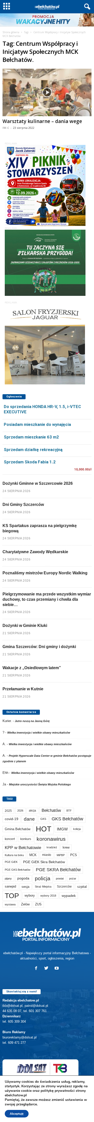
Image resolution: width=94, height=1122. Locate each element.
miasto (46, 854)
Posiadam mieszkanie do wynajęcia (37, 424)
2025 (8, 811)
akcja (32, 810)
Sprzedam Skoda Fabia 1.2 (30, 461)
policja (42, 878)
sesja (25, 887)
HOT (43, 829)
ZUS (38, 904)
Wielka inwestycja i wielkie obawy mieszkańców (38, 732)
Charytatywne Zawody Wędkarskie (35, 552)
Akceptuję (17, 1114)
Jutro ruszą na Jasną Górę (32, 721)
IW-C (6, 128)
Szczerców (64, 886)
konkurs (25, 839)
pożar (72, 878)
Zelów (25, 904)
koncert (10, 839)
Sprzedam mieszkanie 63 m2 (31, 436)
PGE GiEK (11, 861)
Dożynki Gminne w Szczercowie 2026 (38, 483)
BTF (69, 810)
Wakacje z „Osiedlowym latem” (32, 668)
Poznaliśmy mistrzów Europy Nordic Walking (45, 573)
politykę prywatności (58, 1090)
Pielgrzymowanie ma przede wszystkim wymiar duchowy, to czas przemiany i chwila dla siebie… (47, 599)
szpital (82, 887)
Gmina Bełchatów (17, 829)
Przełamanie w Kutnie (23, 689)
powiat (60, 878)
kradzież (52, 847)
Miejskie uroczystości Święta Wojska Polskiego (40, 784)
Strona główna (11, 32)
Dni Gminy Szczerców (23, 504)
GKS (43, 818)
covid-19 (11, 819)
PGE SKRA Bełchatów (58, 869)
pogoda (23, 878)
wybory (30, 895)
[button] (86, 6)
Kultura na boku (14, 855)
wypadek (69, 896)
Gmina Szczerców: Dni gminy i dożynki (39, 647)
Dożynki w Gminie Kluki (25, 625)
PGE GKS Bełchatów (17, 869)
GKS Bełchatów (67, 818)
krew (66, 847)
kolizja (77, 828)
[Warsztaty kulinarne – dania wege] (47, 92)
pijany (8, 878)
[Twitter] (47, 969)
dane (29, 819)
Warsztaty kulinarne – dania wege (42, 121)
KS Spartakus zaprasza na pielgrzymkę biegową (40, 528)
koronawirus (51, 839)
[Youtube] (57, 969)
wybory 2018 (48, 895)
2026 (20, 810)
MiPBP (61, 855)
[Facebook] (37, 969)
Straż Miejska (43, 886)
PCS (73, 855)
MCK (33, 855)
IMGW (62, 829)
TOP (12, 896)
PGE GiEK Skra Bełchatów (44, 862)
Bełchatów (51, 810)
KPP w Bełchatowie (23, 847)
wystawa (10, 904)
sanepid (10, 886)
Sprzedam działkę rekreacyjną (33, 449)
